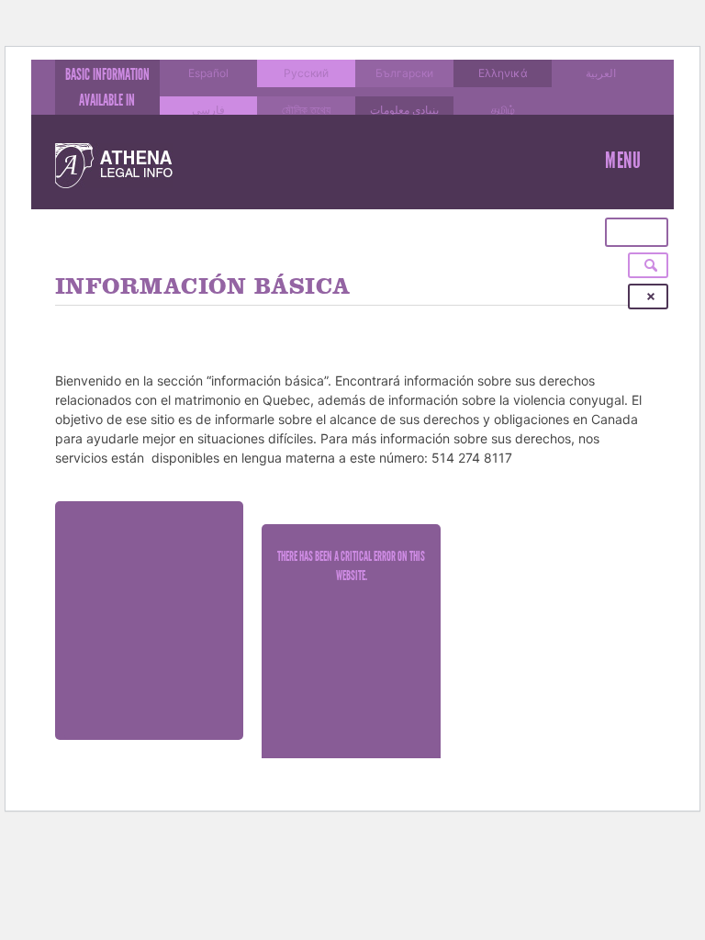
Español (208, 73)
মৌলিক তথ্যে (306, 110)
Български (404, 73)
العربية (601, 73)
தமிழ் (503, 110)
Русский (306, 73)
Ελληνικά (503, 73)
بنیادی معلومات (404, 110)
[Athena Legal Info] (114, 165)
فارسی (208, 110)
